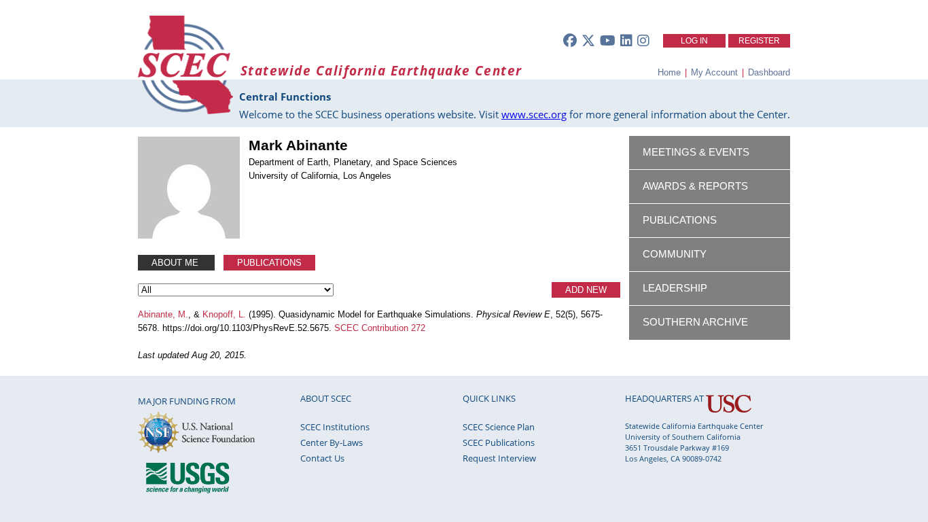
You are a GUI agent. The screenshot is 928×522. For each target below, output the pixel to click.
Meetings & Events (696, 152)
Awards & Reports (695, 186)
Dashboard (769, 72)
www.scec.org (534, 114)
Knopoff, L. (224, 314)
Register (759, 41)
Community (675, 254)
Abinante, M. (163, 314)
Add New (586, 290)
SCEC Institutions (335, 427)
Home (669, 72)
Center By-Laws (331, 442)
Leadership (675, 288)
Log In (694, 41)
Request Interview (499, 458)
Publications (269, 263)
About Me (176, 263)
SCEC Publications (499, 442)
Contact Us (322, 458)
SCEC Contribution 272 (379, 328)
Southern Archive (695, 322)
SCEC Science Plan (499, 427)
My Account (714, 72)
